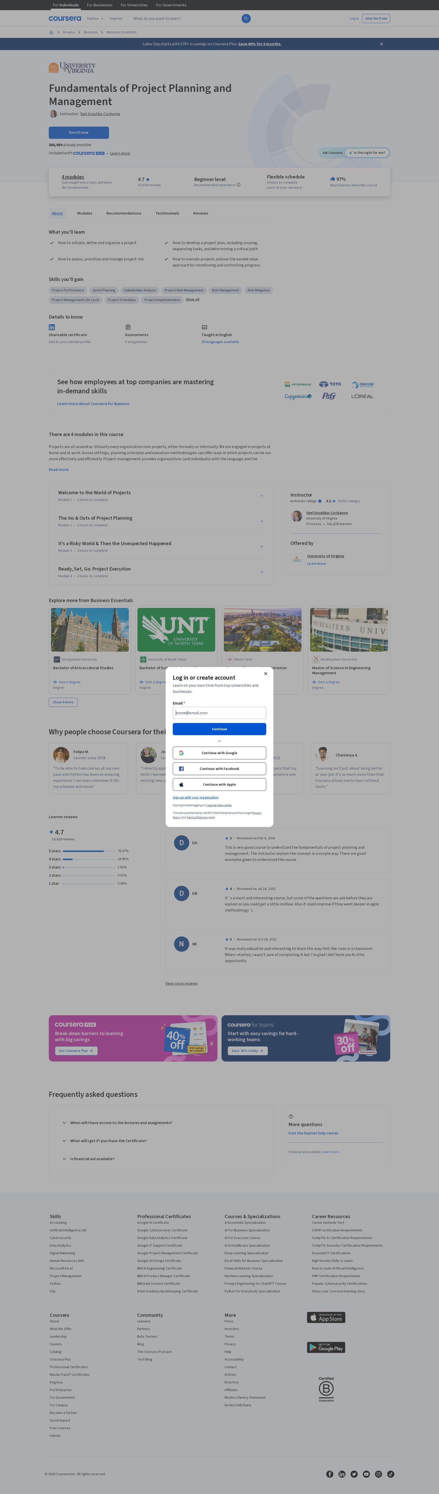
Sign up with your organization (195, 797)
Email (179, 703)
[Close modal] (265, 673)
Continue (219, 729)
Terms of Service (197, 817)
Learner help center (219, 805)
